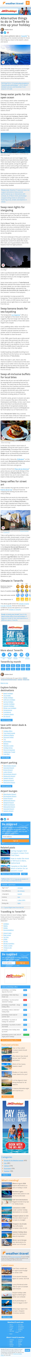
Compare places (8, 714)
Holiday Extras (8, 748)
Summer (20, 679)
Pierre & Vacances (9, 750)
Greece (20, 1341)
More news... (7, 1317)
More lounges (6, 814)
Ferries (5, 941)
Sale (25, 1000)
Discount (26, 1034)
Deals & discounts (27, 658)
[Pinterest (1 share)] (8, 819)
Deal (25, 990)
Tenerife (24, 36)
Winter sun (26, 679)
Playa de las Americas (22, 469)
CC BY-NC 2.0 (6, 532)
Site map (11, 1331)
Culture (25, 678)
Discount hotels (8, 737)
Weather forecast (15, 658)
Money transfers (8, 944)
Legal (10, 1329)
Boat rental (7, 935)
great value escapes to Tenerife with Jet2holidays (15, 84)
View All (6, 1175)
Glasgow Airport (8, 780)
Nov (23, 669)
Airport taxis (7, 933)
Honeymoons (7, 710)
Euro (19, 897)
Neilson (5, 744)
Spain (19, 1343)
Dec (28, 669)
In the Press (18, 1331)
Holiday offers (7, 731)
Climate (11, 1346)
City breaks (7, 695)
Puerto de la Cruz (6, 490)
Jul (3, 669)
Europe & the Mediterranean (9, 679)
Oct (18, 669)
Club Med (6, 754)
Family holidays (8, 698)
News (10, 1334)
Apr (18, 666)
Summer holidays (8, 704)
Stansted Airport (8, 768)
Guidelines (21, 1328)
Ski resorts (6, 716)
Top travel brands (9, 733)
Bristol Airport (8, 770)
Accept (27, 1350)
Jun (28, 666)
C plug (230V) (21, 900)
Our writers (21, 1326)
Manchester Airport (9, 766)
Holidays (6, 924)
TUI (4, 739)
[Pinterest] (8, 32)
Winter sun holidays (9, 708)
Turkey (20, 1344)
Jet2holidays (7, 741)
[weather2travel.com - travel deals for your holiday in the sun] (12, 4)
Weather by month (9, 658)
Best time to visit (3, 658)
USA (19, 1346)
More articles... (7, 1097)
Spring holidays (8, 702)
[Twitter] (5, 32)
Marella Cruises (8, 746)
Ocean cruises (7, 946)
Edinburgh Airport (9, 776)
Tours (5, 950)
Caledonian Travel (9, 752)
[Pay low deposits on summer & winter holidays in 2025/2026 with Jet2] (15, 646)
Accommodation (8, 930)
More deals (5, 758)
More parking (6, 786)
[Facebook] (2, 32)
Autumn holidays (8, 706)
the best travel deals (16, 1257)
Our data (20, 1325)
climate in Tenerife (15, 610)
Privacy (11, 1328)
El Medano (20, 459)
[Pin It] (3, 62)
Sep (13, 669)
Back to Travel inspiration (10, 874)
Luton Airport (7, 772)
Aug (8, 669)
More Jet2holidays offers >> (11, 1040)
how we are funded (20, 879)
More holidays (6, 720)
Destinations (21, 657)
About (11, 1325)
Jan (3, 666)
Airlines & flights (8, 735)
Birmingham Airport (9, 774)
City (5, 1163)
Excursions (7, 1168)
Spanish (20, 894)
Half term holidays (9, 700)
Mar (13, 666)
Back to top (4, 683)
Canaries (20, 1340)
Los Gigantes (15, 315)
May (23, 666)
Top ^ (24, 874)
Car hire (6, 937)
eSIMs (5, 939)
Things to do (7, 948)
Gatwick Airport (8, 778)
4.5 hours (20, 888)
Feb (8, 666)
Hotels (5, 928)
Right (19, 903)
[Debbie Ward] (2, 675)
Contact (11, 1326)
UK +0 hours (21, 891)
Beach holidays (8, 693)
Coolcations (7, 712)
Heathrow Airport (9, 805)
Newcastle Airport (9, 782)
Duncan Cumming (24, 531)
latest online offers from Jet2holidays (13, 616)
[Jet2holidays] (15, 983)
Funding (20, 1329)
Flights (5, 926)
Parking (11, 1344)
